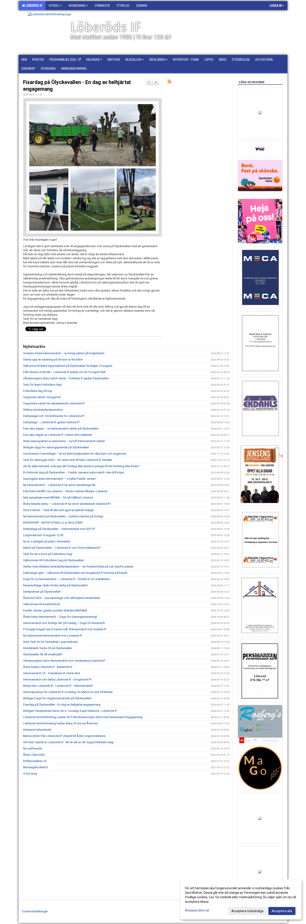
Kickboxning (77, 5)
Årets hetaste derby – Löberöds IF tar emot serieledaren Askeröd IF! (67, 503)
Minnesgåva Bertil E (35, 767)
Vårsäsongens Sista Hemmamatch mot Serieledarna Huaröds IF (64, 660)
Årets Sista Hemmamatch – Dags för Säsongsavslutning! (60, 616)
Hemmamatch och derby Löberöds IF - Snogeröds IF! (57, 679)
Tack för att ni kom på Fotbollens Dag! (47, 554)
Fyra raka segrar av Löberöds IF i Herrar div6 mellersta (57, 434)
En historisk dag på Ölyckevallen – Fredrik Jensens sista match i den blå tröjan (73, 472)
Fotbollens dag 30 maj (37, 391)
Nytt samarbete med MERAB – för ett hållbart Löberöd (58, 497)
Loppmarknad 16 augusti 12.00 (43, 535)
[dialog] (241, 899)
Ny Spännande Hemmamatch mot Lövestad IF (52, 635)
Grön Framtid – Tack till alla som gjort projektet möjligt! (58, 510)
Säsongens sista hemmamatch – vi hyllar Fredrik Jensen (59, 478)
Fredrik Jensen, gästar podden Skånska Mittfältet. (55, 610)
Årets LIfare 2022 (34, 754)
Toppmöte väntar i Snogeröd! (42, 397)
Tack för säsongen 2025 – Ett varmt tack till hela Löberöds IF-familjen (67, 460)
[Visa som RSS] (169, 82)
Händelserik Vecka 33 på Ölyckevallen (47, 648)
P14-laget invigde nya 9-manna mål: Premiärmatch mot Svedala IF (64, 629)
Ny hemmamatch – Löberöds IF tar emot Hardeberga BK (59, 485)
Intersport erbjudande (37, 729)
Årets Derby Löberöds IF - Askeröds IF (48, 667)
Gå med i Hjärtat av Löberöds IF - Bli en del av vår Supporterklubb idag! (68, 742)
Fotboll (54, 5)
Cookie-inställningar (35, 911)
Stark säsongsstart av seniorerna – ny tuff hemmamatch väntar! (64, 441)
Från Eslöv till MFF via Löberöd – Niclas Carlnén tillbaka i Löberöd (65, 491)
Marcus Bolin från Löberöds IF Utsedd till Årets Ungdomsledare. (64, 736)
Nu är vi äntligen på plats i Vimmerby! (46, 541)
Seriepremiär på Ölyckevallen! (42, 591)
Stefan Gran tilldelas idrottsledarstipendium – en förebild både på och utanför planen (78, 566)
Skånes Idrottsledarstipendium (43, 409)
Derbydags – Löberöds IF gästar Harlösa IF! (51, 422)
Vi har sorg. (30, 773)
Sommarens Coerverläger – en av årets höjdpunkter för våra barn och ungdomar (74, 453)
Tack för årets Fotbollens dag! (42, 384)
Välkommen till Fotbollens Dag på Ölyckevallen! (53, 560)
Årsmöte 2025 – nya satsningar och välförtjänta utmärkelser (61, 598)
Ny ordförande (32, 748)
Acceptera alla (282, 911)
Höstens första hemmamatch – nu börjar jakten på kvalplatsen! (63, 353)
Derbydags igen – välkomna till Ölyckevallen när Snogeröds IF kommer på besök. (75, 572)
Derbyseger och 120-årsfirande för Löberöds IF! (53, 416)
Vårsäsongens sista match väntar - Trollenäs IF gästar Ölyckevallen (66, 378)
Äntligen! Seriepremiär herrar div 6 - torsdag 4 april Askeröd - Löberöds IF (70, 710)
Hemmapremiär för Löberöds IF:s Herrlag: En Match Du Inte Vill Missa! (68, 692)
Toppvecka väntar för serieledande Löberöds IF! (54, 403)
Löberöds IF (33, 5)
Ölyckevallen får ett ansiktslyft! (42, 654)
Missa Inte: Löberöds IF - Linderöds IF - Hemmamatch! (58, 685)
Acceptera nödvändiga (247, 911)
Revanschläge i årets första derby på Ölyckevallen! (55, 585)
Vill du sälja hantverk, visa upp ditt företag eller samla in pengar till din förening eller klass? (81, 466)
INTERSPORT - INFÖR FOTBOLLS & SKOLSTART (53, 522)
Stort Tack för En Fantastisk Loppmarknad (50, 641)
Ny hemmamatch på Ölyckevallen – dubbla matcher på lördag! (63, 516)
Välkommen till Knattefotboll (41, 604)
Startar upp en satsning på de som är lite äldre (52, 359)
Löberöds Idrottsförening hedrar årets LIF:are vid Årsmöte (60, 723)
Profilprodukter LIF (35, 761)
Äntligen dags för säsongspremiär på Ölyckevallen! (56, 447)
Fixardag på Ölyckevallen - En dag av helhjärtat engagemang (61, 704)
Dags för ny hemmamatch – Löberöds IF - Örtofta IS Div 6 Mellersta (66, 579)
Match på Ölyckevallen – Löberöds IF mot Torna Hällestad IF (62, 547)
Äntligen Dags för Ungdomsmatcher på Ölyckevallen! (57, 698)
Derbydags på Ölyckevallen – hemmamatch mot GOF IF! (59, 529)
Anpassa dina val (197, 910)
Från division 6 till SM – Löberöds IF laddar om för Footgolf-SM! (64, 372)
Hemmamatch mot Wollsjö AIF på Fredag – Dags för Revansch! (64, 623)
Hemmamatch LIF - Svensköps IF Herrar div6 (51, 673)
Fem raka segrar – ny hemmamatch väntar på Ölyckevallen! (61, 428)
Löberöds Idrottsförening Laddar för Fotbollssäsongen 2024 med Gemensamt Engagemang (82, 717)
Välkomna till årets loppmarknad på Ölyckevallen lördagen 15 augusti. (68, 365)
